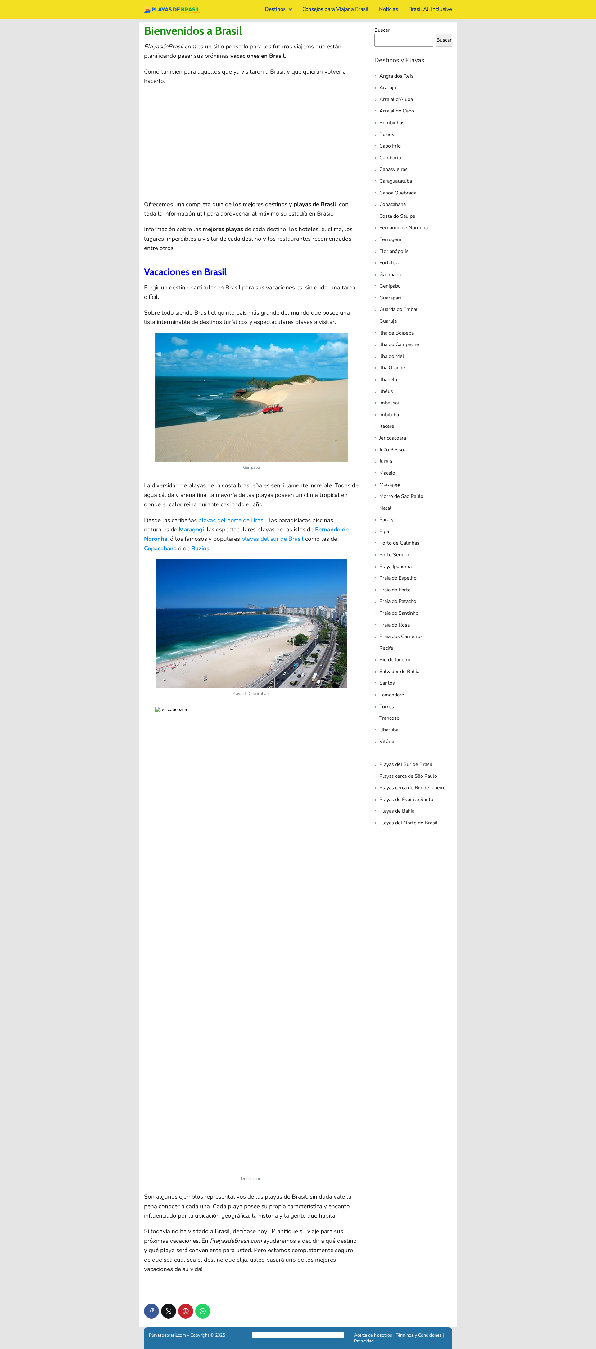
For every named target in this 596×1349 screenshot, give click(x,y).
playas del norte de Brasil (232, 520)
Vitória (386, 741)
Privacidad (364, 1341)
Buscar (382, 30)
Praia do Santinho (398, 613)
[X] (168, 1311)
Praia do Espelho (398, 578)
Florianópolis (394, 251)
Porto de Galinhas (399, 543)
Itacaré (386, 426)
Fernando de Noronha (403, 227)
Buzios (200, 549)
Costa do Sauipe (397, 216)
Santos (387, 683)
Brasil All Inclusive (430, 9)
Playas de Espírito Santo (406, 799)
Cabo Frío (390, 146)
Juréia (385, 461)
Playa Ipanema (395, 566)
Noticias (388, 9)
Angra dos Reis (396, 76)
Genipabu (390, 286)
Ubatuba (388, 730)
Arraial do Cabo (396, 110)
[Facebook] (151, 1311)
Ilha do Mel (391, 356)
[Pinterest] (185, 1311)
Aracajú (387, 87)
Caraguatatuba (395, 181)
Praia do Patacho (397, 601)
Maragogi (191, 530)
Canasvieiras (393, 169)
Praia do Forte (395, 589)
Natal (385, 508)
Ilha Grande (392, 367)
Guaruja (388, 321)
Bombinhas (391, 122)
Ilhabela (388, 379)
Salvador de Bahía (399, 671)
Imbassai (389, 402)
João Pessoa (392, 449)
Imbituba (389, 414)
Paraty (386, 519)
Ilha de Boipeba (396, 333)
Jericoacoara (392, 438)
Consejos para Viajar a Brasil (335, 9)
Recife (386, 648)
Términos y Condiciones (418, 1335)
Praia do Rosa (394, 625)
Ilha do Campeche (399, 344)
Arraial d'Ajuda (396, 99)
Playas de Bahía (396, 811)
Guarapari (390, 297)
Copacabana (160, 549)
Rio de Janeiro (394, 659)
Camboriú (390, 157)
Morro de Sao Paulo (401, 496)
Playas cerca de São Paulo (408, 776)
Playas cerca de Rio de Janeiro (412, 787)
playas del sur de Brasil (273, 539)
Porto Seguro (394, 554)
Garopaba (390, 274)
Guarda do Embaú (399, 309)
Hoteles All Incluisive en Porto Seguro (289, 1335)
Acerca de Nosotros (373, 1335)
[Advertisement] (251, 149)
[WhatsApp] (202, 1311)
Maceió (387, 473)
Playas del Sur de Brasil (405, 764)
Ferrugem (390, 239)
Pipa (384, 531)
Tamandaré (391, 694)
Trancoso (389, 718)
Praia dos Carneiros (401, 636)
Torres (386, 706)
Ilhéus (386, 391)
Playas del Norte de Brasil (408, 822)
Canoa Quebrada (397, 192)
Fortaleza (389, 262)
